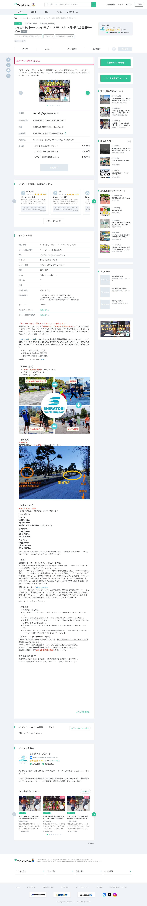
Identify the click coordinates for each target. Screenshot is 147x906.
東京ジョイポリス (117, 301)
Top (15, 18)
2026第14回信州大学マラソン (121, 161)
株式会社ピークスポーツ (119, 288)
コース (59, 12)
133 (124, 30)
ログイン (128, 4)
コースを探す (108, 871)
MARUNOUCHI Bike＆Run (29, 640)
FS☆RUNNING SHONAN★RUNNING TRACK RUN (121, 236)
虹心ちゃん (29, 192)
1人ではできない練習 (28, 197)
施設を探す (80, 871)
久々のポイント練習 (60, 197)
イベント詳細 (71, 49)
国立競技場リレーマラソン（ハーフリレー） (120, 174)
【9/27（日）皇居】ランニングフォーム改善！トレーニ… (121, 112)
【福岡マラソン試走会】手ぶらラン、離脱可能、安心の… (121, 248)
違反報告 (91, 843)
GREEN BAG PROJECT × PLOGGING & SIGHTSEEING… (121, 223)
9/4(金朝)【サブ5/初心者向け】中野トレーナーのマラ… (121, 124)
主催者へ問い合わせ (115, 62)
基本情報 (25, 49)
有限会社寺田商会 (117, 276)
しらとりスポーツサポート (113, 27)
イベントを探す (20, 871)
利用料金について (48, 887)
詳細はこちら (44, 310)
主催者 (33, 12)
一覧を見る (85, 791)
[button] (47, 105)
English (139, 4)
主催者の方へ (111, 4)
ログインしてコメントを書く (80, 728)
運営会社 (100, 887)
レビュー (48, 49)
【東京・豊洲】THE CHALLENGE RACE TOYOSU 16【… (121, 99)
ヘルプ (120, 4)
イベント (21, 12)
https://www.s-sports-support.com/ (52, 255)
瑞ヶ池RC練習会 (117, 210)
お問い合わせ (31, 887)
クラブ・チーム (72, 12)
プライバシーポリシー (83, 887)
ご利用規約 (64, 887)
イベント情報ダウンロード (115, 78)
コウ (60, 192)
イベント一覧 (24, 18)
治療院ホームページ (45, 645)
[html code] (8, 76)
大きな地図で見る (83, 712)
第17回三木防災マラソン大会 (121, 198)
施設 (46, 12)
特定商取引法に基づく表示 (118, 887)
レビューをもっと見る (54, 221)
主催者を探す (51, 871)
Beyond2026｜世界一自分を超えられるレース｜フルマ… (121, 149)
